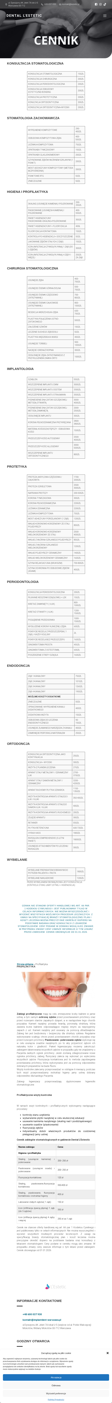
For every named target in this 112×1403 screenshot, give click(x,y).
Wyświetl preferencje (56, 1393)
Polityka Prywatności (56, 1400)
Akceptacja (56, 1377)
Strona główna (25, 964)
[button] (107, 1353)
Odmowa (56, 1385)
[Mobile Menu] (105, 15)
